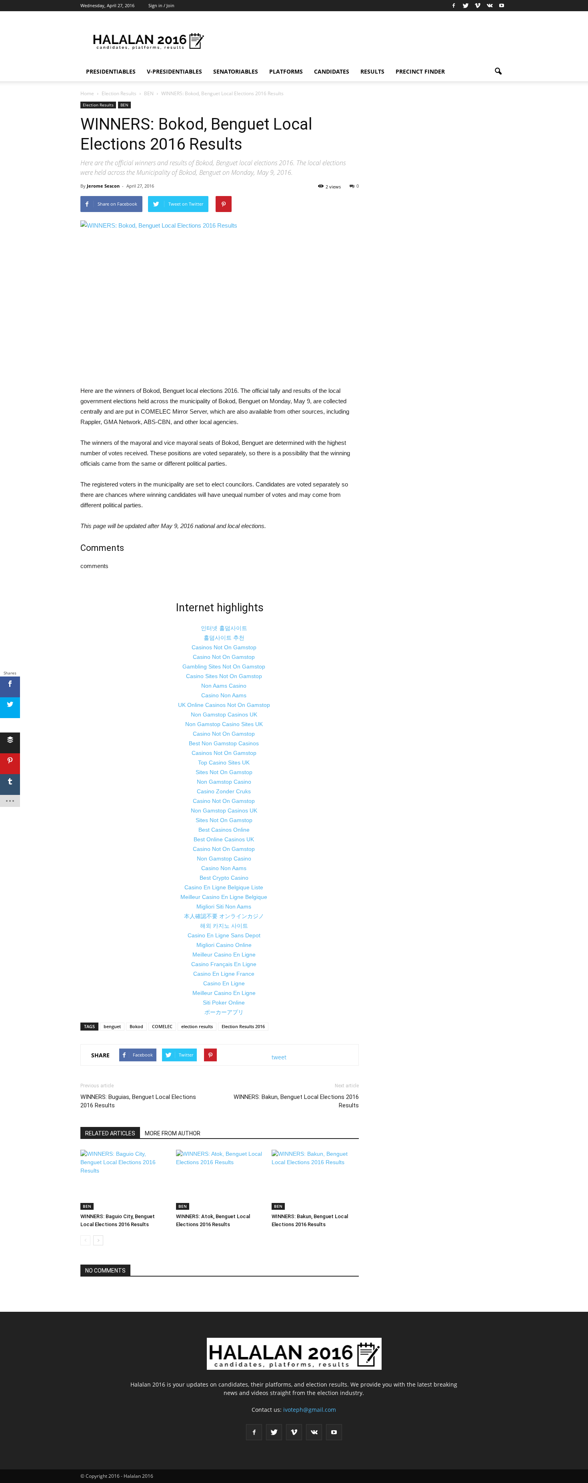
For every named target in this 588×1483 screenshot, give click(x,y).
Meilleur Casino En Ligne (224, 954)
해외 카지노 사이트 (224, 926)
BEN (124, 105)
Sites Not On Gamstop (224, 772)
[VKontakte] (490, 5)
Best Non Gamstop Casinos (224, 743)
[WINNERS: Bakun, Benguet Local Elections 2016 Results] (315, 1180)
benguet (112, 1026)
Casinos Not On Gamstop (224, 647)
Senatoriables (235, 71)
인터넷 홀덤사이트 (224, 628)
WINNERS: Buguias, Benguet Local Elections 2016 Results (138, 1101)
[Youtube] (502, 5)
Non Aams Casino (223, 685)
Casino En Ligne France (223, 974)
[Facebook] (454, 5)
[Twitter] (466, 5)
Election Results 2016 (243, 1026)
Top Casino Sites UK (224, 762)
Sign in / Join (161, 5)
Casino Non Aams (223, 695)
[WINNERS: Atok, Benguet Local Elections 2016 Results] (219, 1180)
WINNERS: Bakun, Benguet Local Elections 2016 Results (296, 1101)
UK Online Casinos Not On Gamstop (224, 705)
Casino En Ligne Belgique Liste (223, 887)
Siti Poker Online (224, 1002)
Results (372, 71)
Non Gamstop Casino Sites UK (224, 724)
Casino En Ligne (224, 983)
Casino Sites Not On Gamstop (224, 676)
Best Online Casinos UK (224, 839)
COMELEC (162, 1026)
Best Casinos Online (224, 830)
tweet (279, 1057)
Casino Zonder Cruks (224, 791)
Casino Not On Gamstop (224, 657)
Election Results (98, 105)
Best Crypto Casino (224, 878)
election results (197, 1026)
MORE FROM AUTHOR (172, 1133)
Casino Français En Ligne (223, 964)
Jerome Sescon (103, 186)
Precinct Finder (420, 71)
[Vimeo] (478, 5)
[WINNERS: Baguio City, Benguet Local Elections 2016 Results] (124, 1180)
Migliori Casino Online (224, 945)
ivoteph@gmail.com (309, 1409)
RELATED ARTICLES (110, 1133)
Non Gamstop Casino (224, 782)
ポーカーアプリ (224, 1012)
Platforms (286, 71)
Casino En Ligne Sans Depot (224, 935)
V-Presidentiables (174, 71)
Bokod (136, 1026)
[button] (498, 71)
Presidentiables (111, 71)
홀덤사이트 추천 (224, 637)
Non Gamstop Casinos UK (224, 714)
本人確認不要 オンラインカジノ (224, 916)
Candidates (331, 71)
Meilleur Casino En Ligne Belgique (223, 897)
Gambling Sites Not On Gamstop (223, 666)
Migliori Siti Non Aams (223, 906)
